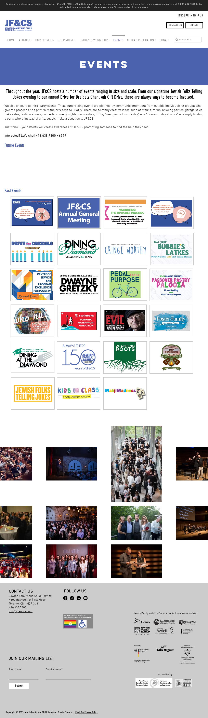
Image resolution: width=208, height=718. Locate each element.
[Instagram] (72, 598)
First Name (15, 669)
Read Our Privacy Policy (86, 712)
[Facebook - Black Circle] (65, 598)
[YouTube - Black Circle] (85, 598)
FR (187, 15)
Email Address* (54, 669)
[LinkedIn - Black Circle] (79, 598)
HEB (193, 15)
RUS (200, 15)
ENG (181, 15)
